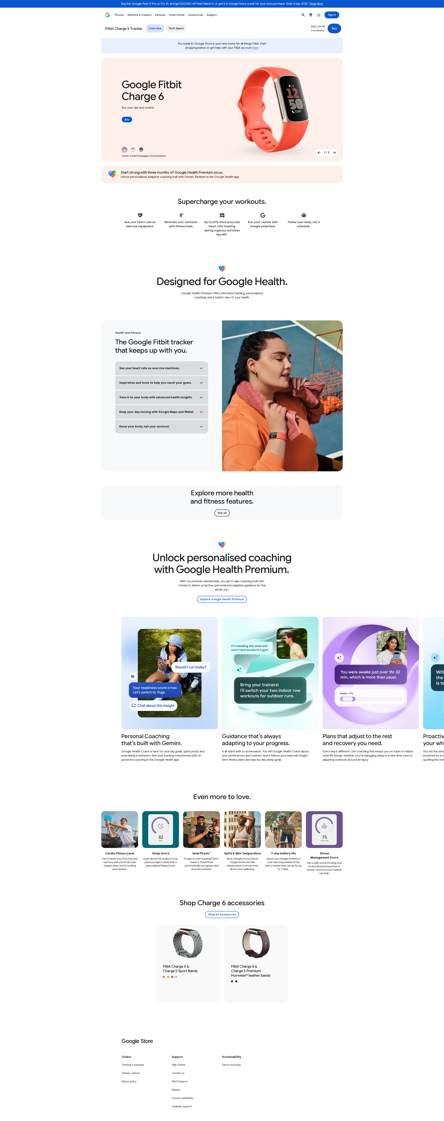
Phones (119, 14)
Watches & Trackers (139, 14)
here (255, 48)
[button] (303, 15)
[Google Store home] (107, 15)
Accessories (195, 14)
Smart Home (177, 14)
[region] (222, 689)
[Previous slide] (319, 152)
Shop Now (316, 4)
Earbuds (160, 14)
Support (212, 14)
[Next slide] (334, 152)
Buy (334, 28)
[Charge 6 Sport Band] (188, 964)
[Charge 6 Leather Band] (256, 964)
